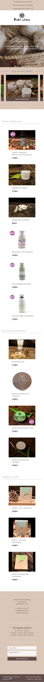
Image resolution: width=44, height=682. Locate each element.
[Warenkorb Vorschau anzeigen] (40, 12)
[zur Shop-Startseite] (17, 107)
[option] (22, 88)
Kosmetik (23, 107)
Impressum (30, 679)
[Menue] (34, 13)
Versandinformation (34, 677)
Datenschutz (37, 679)
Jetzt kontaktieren (22, 659)
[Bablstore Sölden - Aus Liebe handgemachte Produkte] (22, 21)
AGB (27, 677)
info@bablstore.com (22, 610)
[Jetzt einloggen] (37, 12)
